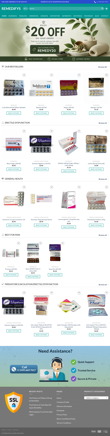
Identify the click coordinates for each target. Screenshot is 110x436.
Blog (97, 16)
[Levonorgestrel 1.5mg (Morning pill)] (68, 200)
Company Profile (63, 402)
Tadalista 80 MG (41, 107)
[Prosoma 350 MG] (11, 253)
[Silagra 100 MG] (68, 88)
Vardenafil (34, 16)
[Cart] (106, 8)
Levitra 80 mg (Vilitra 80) (96, 163)
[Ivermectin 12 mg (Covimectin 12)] (13, 200)
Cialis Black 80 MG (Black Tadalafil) (13, 107)
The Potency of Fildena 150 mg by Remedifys (40, 399)
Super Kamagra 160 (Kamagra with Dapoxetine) (68, 326)
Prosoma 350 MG (11, 269)
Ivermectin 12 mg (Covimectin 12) (13, 219)
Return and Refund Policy (66, 419)
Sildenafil (12, 16)
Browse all (103, 123)
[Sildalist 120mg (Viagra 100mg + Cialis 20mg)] (68, 144)
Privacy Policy (62, 415)
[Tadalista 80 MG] (41, 88)
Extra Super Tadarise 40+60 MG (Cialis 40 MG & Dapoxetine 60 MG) (41, 327)
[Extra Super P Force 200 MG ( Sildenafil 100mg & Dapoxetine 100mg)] (96, 306)
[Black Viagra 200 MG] (13, 144)
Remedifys (10, 8)
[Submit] (102, 8)
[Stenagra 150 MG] (96, 88)
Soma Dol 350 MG (55, 269)
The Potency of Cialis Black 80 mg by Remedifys (40, 406)
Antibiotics (66, 16)
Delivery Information (64, 406)
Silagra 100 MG (69, 107)
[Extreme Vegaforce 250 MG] (41, 144)
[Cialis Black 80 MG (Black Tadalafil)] (13, 88)
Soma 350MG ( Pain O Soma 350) (33, 270)
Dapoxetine (55, 16)
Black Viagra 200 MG (14, 163)
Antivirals (77, 16)
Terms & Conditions (64, 423)
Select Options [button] (13, 113)
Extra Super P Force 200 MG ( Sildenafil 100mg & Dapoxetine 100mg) (96, 327)
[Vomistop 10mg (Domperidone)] (41, 200)
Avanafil (44, 16)
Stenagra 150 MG (96, 107)
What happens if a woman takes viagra (41, 413)
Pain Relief (88, 16)
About (59, 398)
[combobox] (96, 397)
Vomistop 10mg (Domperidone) (41, 219)
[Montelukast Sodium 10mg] (96, 200)
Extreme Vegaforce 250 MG (41, 163)
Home (4, 16)
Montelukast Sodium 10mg (96, 219)
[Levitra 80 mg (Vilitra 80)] (96, 144)
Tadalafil (23, 16)
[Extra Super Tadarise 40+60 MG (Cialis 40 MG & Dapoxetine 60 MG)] (41, 306)
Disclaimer (60, 410)
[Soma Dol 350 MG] (55, 253)
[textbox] (96, 397)
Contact (104, 16)
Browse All (102, 67)
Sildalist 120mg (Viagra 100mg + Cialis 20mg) (68, 164)
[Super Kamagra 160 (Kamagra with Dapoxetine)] (68, 306)
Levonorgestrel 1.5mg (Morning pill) (68, 220)
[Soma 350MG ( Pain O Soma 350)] (33, 253)
